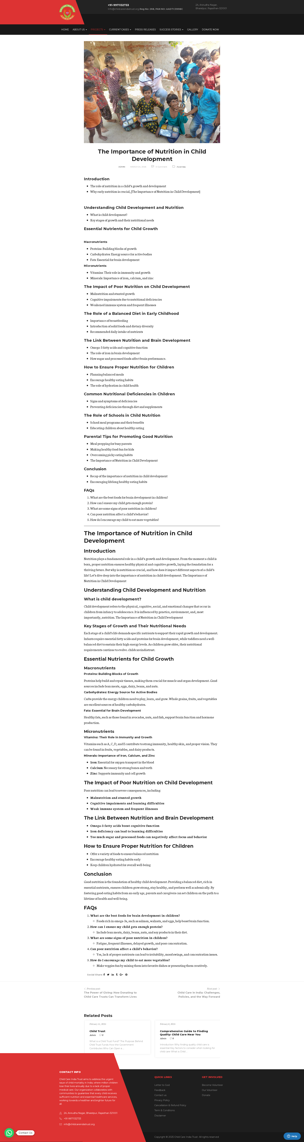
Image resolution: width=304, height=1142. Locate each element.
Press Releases (145, 29)
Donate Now (210, 29)
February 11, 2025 (97, 1023)
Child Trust (97, 1031)
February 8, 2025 (167, 1023)
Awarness (181, 167)
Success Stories (171, 29)
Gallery (192, 29)
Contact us (160, 1095)
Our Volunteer (209, 1090)
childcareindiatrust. (141, 649)
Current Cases (119, 29)
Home (65, 29)
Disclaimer (160, 1115)
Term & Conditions (164, 1110)
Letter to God (162, 1085)
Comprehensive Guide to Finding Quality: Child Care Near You (184, 1033)
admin (121, 167)
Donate (206, 1095)
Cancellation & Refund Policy (170, 1105)
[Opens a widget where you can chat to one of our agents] (292, 1136)
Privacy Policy (162, 1100)
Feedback (159, 1090)
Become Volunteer (212, 1085)
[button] (9, 1133)
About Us (79, 29)
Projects (97, 29)
